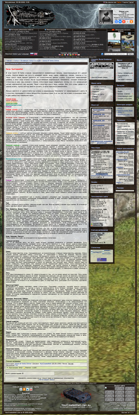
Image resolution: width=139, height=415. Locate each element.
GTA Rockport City (45, 46)
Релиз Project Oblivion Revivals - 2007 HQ (18, 43)
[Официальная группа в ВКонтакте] (20, 390)
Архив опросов (106, 175)
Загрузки (68, 57)
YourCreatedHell (45, 363)
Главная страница (48, 57)
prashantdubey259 (123, 174)
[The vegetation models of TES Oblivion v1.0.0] (114, 39)
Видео (78, 57)
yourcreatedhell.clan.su (24, 405)
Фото (73, 57)
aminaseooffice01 (122, 152)
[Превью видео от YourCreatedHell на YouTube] (31, 390)
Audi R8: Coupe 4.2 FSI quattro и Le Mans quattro (55, 36)
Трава (41, 48)
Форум (57, 57)
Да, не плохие (99, 161)
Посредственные (100, 162)
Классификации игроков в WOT (84, 35)
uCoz (132, 412)
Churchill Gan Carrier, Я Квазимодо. (85, 31)
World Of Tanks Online (51, 60)
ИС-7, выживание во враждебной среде (86, 38)
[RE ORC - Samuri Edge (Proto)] (114, 47)
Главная (9, 60)
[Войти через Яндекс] (123, 21)
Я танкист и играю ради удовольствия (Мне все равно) (101, 169)
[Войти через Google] (127, 21)
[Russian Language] (32, 54)
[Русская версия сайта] (104, 2)
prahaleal (119, 167)
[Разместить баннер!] (119, 389)
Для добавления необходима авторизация (101, 142)
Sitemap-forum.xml (128, 410)
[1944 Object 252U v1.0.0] (128, 39)
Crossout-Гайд (43, 31)
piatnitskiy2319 (121, 159)
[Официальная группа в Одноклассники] (24, 390)
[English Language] (35, 54)
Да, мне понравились (102, 159)
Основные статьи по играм (31, 60)
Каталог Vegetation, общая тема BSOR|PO (53, 43)
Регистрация (85, 57)
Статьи (62, 57)
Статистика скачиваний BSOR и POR (51, 40)
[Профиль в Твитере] (28, 390)
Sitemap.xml (114, 410)
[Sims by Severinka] (109, 389)
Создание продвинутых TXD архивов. (86, 46)
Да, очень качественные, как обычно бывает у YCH (101, 156)
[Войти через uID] (116, 21)
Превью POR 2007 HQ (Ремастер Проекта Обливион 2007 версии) (18, 47)
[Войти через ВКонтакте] (120, 21)
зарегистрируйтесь (125, 19)
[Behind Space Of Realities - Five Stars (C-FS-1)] (128, 47)
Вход (91, 57)
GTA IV (120, 108)
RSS (95, 57)
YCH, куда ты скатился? (103, 172)
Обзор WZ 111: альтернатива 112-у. (85, 41)
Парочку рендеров (11, 49)
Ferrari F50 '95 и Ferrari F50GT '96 (50, 49)
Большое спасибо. (11, 31)
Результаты (95, 175)
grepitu (118, 182)
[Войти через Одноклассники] (131, 21)
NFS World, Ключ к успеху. (82, 44)
